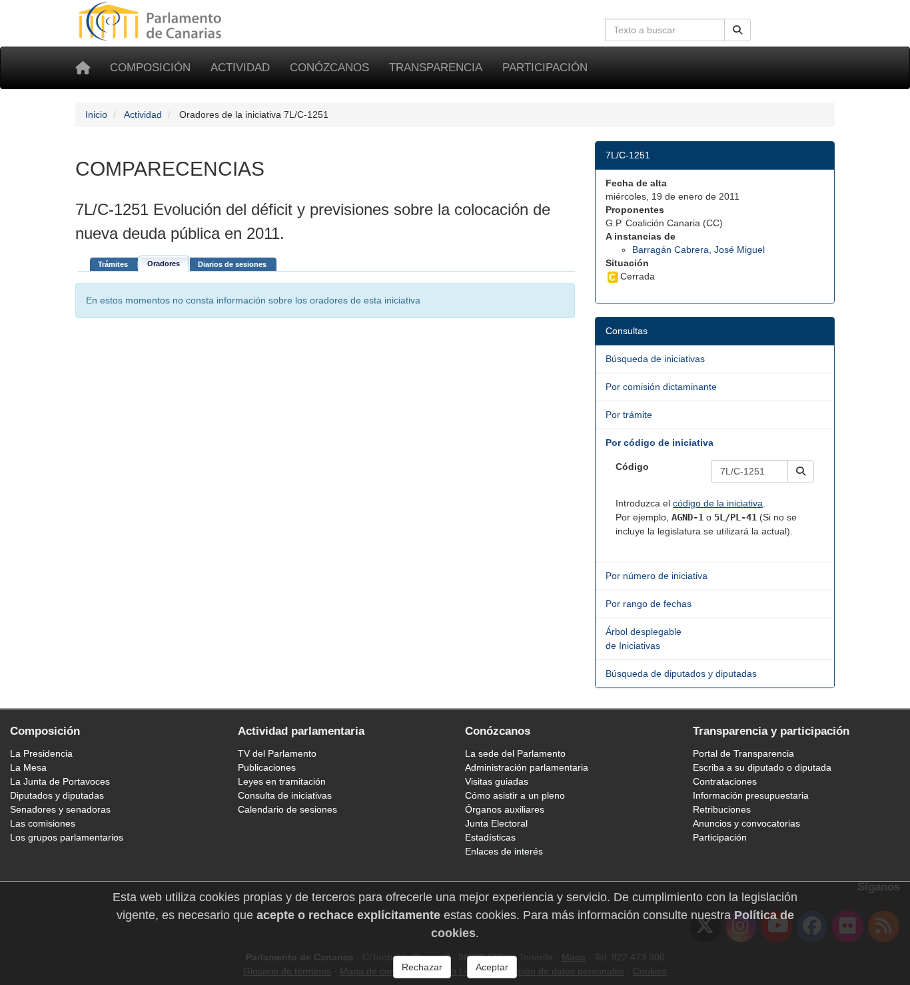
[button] (800, 471)
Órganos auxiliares (504, 809)
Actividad (240, 67)
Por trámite (629, 414)
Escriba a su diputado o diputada (762, 767)
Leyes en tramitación (282, 781)
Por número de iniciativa (656, 575)
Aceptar (492, 967)
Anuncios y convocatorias (746, 823)
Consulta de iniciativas (285, 795)
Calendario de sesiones (287, 809)
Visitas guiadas (496, 781)
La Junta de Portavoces (60, 781)
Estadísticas (490, 837)
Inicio (96, 114)
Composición (150, 67)
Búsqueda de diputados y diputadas (681, 673)
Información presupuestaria (751, 795)
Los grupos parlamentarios (66, 837)
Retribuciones (722, 809)
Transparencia (435, 67)
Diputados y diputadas (57, 795)
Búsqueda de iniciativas (655, 358)
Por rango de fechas (648, 603)
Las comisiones (42, 823)
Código (632, 466)
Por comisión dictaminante (661, 386)
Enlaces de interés (504, 851)
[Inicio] (82, 68)
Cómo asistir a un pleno (515, 795)
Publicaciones (267, 767)
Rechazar (422, 967)
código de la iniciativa (718, 503)
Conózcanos (329, 67)
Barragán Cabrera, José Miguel (698, 249)
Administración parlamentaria (526, 767)
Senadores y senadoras (60, 809)
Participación (545, 67)
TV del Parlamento (277, 753)
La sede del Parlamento (515, 753)
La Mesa (28, 767)
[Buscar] (737, 30)
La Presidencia (41, 753)
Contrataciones (725, 781)
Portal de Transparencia (743, 753)
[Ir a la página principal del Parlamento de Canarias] (151, 20)
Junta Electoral (496, 823)
